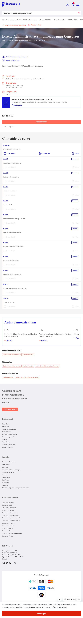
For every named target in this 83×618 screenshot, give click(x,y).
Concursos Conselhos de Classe (11, 520)
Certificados (5, 480)
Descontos (5, 475)
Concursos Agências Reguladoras (12, 518)
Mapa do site (6, 442)
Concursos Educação (8, 526)
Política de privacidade (9, 429)
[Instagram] (3, 563)
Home (4, 41)
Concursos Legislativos (9, 508)
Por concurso (45, 20)
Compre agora (41, 122)
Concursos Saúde (7, 528)
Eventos (4, 439)
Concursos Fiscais (7, 536)
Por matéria (73, 20)
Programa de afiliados (8, 444)
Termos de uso (6, 432)
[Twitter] (15, 563)
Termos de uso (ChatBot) (9, 434)
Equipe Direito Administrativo (12, 355)
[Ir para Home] (11, 4)
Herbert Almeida (28, 355)
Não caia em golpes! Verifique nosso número (15, 488)
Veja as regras (17, 105)
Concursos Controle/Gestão (10, 515)
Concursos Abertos (8, 502)
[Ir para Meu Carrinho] (72, 4)
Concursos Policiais (8, 510)
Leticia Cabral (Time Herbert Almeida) (47, 366)
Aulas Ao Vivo (36, 25)
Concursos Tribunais (8, 523)
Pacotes (5, 20)
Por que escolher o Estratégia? (11, 470)
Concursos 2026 (7, 505)
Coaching (5, 467)
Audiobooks (5, 483)
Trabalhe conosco (7, 447)
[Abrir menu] (78, 4)
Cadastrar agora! (10, 409)
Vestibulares (6, 464)
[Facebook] (7, 563)
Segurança (5, 426)
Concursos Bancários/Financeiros (12, 533)
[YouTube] (10, 563)
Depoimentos (6, 477)
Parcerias (5, 485)
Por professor (59, 20)
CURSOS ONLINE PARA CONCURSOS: (24, 20)
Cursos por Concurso (8, 462)
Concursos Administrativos (10, 513)
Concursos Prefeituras (9, 531)
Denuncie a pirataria (8, 437)
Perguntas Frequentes (8, 472)
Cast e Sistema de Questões (15, 25)
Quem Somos (6, 424)
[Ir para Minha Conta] (67, 4)
